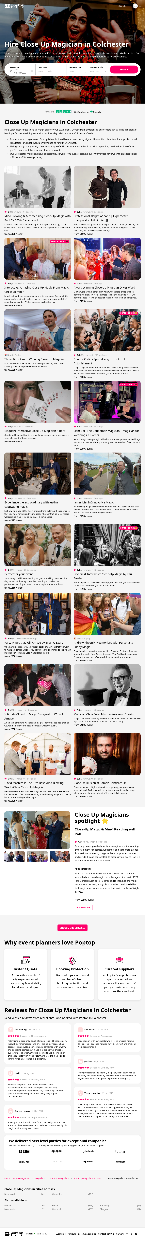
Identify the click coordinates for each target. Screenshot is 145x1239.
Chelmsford (57, 1194)
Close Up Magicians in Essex (87, 1178)
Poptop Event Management (17, 1178)
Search (122, 6)
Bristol (55, 1205)
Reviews (72, 1233)
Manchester (10, 1209)
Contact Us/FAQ (106, 1233)
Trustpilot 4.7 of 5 (38, 1233)
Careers (120, 1233)
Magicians (40, 1178)
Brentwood (9, 1194)
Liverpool (56, 1209)
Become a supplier (87, 1233)
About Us (61, 1233)
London (7, 1205)
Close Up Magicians (59, 1178)
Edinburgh (105, 1205)
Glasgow (104, 1209)
